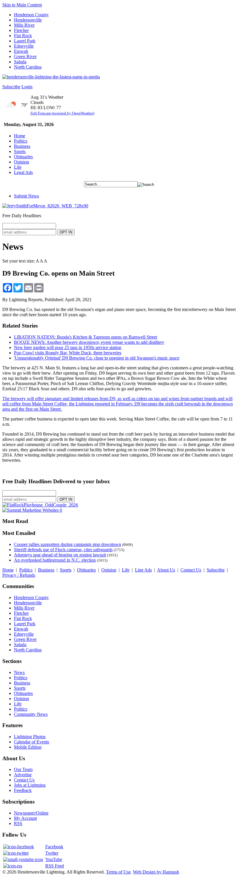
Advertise (23, 774)
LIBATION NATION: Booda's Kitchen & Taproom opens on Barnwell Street (85, 337)
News (19, 672)
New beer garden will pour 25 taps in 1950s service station (67, 347)
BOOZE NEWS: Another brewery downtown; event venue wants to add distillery (89, 342)
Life (17, 167)
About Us (166, 569)
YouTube (53, 859)
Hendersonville (28, 19)
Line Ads (143, 569)
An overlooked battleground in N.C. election (55, 560)
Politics (20, 141)
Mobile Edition (28, 747)
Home (19, 135)
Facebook (54, 846)
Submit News (26, 195)
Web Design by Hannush (156, 871)
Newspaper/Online (31, 812)
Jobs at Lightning (30, 785)
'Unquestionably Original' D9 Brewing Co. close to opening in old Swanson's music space (96, 357)
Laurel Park (24, 40)
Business (22, 146)
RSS (18, 823)
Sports (20, 151)
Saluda (20, 61)
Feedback (23, 790)
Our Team (23, 769)
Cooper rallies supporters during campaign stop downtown (67, 544)
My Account (25, 818)
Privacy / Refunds (18, 575)
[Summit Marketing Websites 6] (32, 510)
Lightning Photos (30, 736)
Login (27, 86)
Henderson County (31, 14)
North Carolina (28, 66)
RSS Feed (54, 865)
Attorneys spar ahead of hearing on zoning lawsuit (60, 554)
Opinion (21, 161)
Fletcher (21, 30)
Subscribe (11, 86)
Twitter (51, 853)
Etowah (21, 51)
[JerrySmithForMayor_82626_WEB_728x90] (45, 205)
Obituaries (23, 156)
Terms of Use (118, 871)
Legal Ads (23, 172)
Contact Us (191, 569)
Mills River (24, 25)
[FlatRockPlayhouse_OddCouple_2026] (40, 504)
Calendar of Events (31, 741)
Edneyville (24, 46)
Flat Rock (23, 35)
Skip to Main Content (22, 4)
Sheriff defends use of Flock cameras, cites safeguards (63, 549)
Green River (25, 56)
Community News (31, 714)
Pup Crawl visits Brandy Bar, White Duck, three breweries (67, 352)
